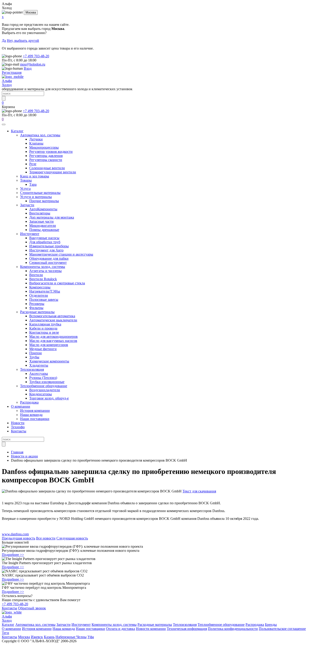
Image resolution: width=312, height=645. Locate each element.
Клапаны (36, 143)
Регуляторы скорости (45, 160)
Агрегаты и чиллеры (45, 271)
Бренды (271, 624)
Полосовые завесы (43, 299)
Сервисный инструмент (48, 262)
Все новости (46, 538)
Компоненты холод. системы (42, 267)
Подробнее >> (13, 555)
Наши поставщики (34, 419)
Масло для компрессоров (48, 345)
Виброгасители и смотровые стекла (57, 283)
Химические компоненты (49, 361)
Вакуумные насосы (44, 238)
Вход (28, 68)
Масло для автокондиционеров (53, 336)
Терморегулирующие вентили (52, 172)
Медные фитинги (43, 349)
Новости (17, 423)
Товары (26, 180)
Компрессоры (39, 287)
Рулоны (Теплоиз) (43, 378)
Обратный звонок (32, 608)
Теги (5, 633)
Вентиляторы (39, 213)
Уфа (90, 637)
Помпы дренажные (44, 230)
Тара (33, 184)
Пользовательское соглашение (282, 629)
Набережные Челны (71, 637)
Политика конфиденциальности (233, 629)
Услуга (25, 188)
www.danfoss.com (15, 534)
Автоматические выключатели (53, 320)
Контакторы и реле (44, 332)
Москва (31, 12)
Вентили (36, 275)
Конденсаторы (40, 394)
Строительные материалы (40, 193)
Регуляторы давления (46, 156)
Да (4, 40)
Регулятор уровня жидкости (51, 151)
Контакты (18, 431)
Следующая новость (72, 538)
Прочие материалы (44, 201)
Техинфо (18, 427)
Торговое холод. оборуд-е (49, 398)
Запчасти (27, 205)
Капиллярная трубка (45, 324)
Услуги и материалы (36, 197)
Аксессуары (38, 373)
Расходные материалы (37, 312)
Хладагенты (38, 365)
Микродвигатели (42, 225)
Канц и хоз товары (34, 176)
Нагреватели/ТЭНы (44, 291)
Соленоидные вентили (47, 168)
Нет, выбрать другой (23, 40)
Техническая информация (187, 629)
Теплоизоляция (32, 369)
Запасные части (41, 221)
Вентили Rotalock (43, 279)
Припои (35, 353)
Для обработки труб (44, 242)
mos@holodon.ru (32, 64)
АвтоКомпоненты (43, 209)
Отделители (38, 295)
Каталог (17, 131)
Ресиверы (36, 304)
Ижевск (37, 637)
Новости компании (151, 629)
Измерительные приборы (49, 246)
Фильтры (36, 308)
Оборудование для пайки (49, 258)
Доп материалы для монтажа (51, 217)
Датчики (36, 139)
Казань (49, 637)
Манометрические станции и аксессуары (61, 254)
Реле (32, 164)
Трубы (34, 357)
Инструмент (29, 234)
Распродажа (29, 402)
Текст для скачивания (199, 491)
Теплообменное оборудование (43, 386)
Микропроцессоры (44, 147)
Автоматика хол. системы (40, 135)
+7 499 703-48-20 (36, 56)
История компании (35, 410)
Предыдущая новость (18, 538)
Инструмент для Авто (46, 250)
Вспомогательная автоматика (52, 316)
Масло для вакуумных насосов (53, 341)
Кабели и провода (43, 328)
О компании (20, 406)
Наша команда (31, 415)
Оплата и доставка (120, 629)
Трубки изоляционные (46, 382)
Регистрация (11, 72)
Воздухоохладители (44, 390)
